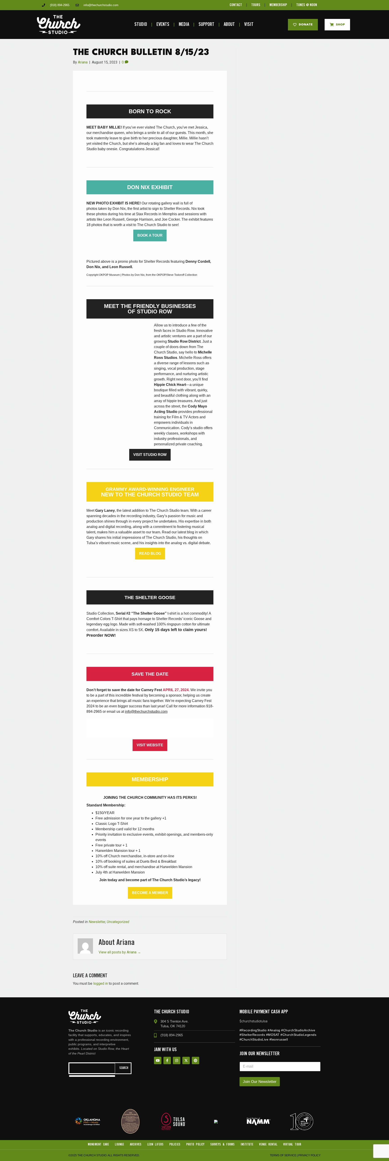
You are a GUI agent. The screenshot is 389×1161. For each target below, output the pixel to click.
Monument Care (98, 1144)
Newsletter (97, 922)
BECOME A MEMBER (150, 893)
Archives (135, 1144)
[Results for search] (92, 1076)
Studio (140, 25)
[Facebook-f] (167, 1060)
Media (184, 25)
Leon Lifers (155, 1144)
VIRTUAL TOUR (292, 1144)
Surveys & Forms (222, 1144)
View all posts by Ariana (120, 952)
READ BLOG (150, 553)
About (229, 25)
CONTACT (236, 5)
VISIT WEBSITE (150, 745)
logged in (100, 983)
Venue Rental (268, 1144)
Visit (248, 25)
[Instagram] (176, 1060)
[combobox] (92, 1068)
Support (206, 25)
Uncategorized (118, 922)
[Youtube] (157, 1060)
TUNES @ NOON (306, 5)
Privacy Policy (309, 1155)
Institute (247, 1144)
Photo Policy (195, 1144)
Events (162, 25)
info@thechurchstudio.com (146, 711)
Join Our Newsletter (259, 1082)
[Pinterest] (195, 1060)
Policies (174, 1144)
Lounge (119, 1144)
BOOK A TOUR (150, 235)
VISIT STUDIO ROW (150, 455)
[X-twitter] (186, 1060)
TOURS (255, 5)
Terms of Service (283, 1155)
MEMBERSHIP (278, 5)
